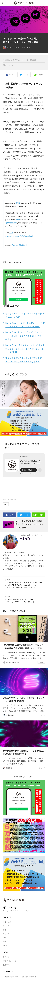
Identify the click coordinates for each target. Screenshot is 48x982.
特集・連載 (7, 922)
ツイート (25, 75)
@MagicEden (11, 222)
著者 (4, 941)
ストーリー (7, 926)
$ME (18, 203)
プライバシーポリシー (11, 961)
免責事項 (6, 965)
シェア (11, 75)
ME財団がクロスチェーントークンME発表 (19, 60)
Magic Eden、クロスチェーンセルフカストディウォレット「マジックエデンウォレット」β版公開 (25, 349)
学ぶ (4, 930)
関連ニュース (8, 65)
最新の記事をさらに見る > (24, 776)
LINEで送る (40, 75)
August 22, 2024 (19, 245)
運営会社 (6, 957)
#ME (5, 504)
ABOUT (5, 945)
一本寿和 (25, 538)
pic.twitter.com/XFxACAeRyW (19, 236)
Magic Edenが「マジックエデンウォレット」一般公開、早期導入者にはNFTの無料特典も (24, 336)
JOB (4, 937)
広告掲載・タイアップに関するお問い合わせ (19, 976)
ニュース (17, 47)
